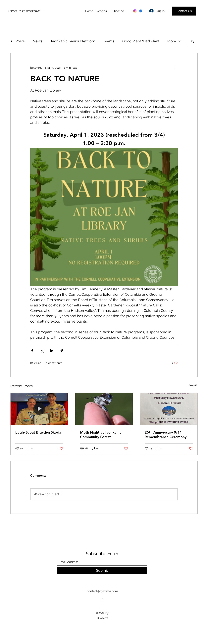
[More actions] (175, 67)
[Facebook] (141, 11)
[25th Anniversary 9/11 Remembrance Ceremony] (168, 409)
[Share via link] (61, 351)
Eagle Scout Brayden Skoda (38, 432)
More (171, 41)
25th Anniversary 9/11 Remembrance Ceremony (165, 434)
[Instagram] (135, 11)
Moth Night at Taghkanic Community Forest (100, 434)
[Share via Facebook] (32, 351)
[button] (192, 41)
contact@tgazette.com (102, 591)
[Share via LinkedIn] (52, 351)
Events (108, 41)
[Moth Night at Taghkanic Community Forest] (104, 409)
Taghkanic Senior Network (72, 41)
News (37, 41)
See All (193, 385)
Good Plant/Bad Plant (140, 41)
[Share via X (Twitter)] (42, 351)
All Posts (17, 41)
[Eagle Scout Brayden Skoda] (39, 409)
